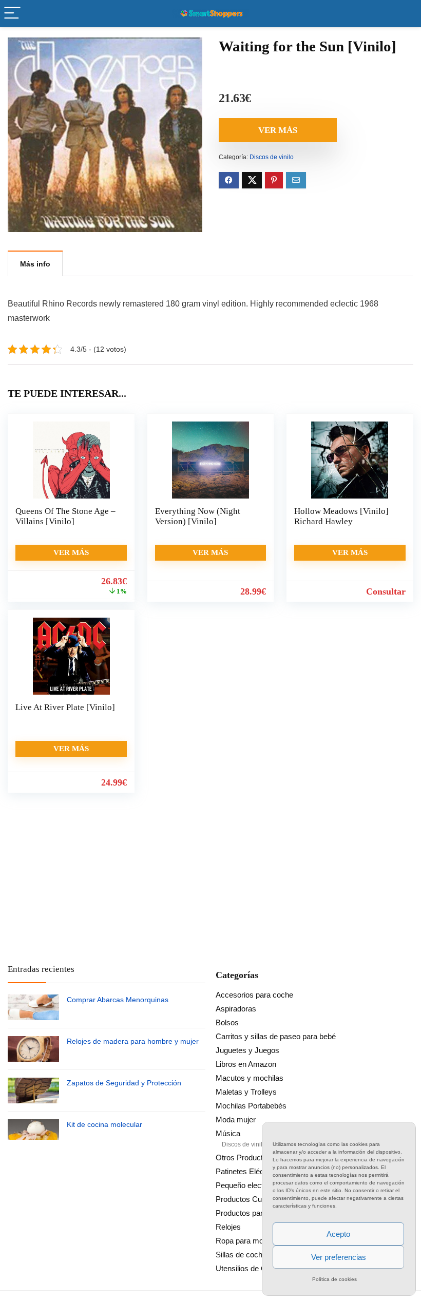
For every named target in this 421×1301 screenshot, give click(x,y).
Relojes (228, 1226)
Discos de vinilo (272, 157)
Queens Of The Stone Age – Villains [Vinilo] (65, 516)
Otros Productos (243, 1157)
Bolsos (227, 1022)
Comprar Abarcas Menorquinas (117, 1000)
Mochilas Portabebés (251, 1105)
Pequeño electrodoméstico (260, 1185)
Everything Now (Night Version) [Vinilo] (197, 516)
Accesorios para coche (254, 994)
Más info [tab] (35, 264)
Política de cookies (334, 1279)
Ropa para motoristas (252, 1240)
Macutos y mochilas (249, 1078)
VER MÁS (277, 130)
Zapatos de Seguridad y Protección (124, 1083)
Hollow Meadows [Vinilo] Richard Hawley (341, 516)
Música (228, 1133)
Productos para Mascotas (259, 1213)
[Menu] (12, 13)
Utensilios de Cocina (250, 1268)
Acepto (338, 1234)
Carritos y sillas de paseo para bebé (276, 1036)
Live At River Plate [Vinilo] (65, 707)
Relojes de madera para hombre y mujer (133, 1041)
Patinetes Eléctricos (249, 1171)
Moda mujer (236, 1119)
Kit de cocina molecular (104, 1124)
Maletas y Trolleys (246, 1091)
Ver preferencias (338, 1257)
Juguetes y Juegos (247, 1050)
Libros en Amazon (246, 1064)
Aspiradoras (236, 1008)
